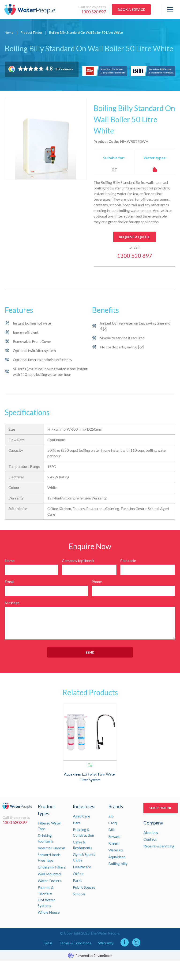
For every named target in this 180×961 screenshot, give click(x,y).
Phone (97, 581)
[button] (169, 9)
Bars (76, 823)
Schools (79, 894)
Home (9, 32)
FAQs (47, 943)
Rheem (113, 843)
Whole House (49, 912)
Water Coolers (49, 880)
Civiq (112, 823)
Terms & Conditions (75, 943)
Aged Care (81, 816)
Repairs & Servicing (158, 846)
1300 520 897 (93, 11)
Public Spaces (84, 887)
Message (12, 602)
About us (150, 832)
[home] (29, 9)
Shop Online (160, 808)
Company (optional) (78, 560)
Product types (46, 809)
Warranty (105, 943)
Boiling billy (118, 863)
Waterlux (115, 850)
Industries (83, 806)
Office (78, 873)
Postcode (128, 560)
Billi (111, 829)
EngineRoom (103, 955)
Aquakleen (116, 856)
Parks (77, 880)
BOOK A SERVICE (131, 9)
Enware (114, 836)
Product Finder (31, 32)
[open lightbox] (45, 139)
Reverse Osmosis (51, 848)
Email (9, 581)
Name (10, 560)
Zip (111, 816)
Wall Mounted (49, 874)
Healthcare (82, 867)
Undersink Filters (51, 867)
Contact (150, 839)
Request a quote (134, 237)
